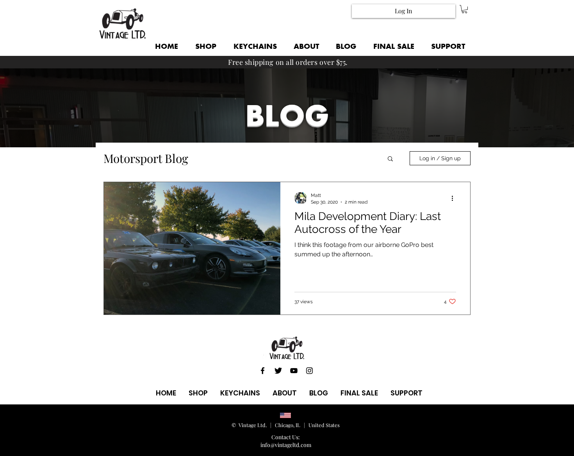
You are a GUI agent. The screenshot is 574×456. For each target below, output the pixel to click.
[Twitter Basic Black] (278, 370)
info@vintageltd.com (285, 445)
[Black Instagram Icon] (309, 370)
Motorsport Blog (145, 158)
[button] (464, 9)
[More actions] (455, 198)
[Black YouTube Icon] (293, 370)
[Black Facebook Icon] (262, 370)
